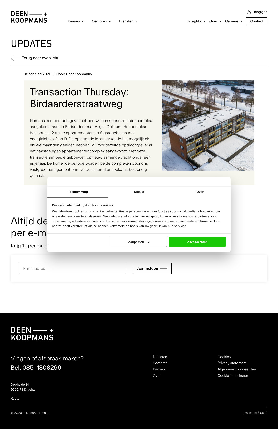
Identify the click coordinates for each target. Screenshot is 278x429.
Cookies (224, 357)
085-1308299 (41, 367)
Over (157, 375)
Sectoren (160, 363)
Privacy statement (232, 363)
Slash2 (262, 413)
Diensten (160, 357)
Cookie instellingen (233, 375)
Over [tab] (200, 192)
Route (15, 399)
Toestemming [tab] (78, 192)
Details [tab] (139, 192)
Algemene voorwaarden (237, 369)
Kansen (159, 369)
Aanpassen (136, 242)
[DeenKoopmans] (29, 17)
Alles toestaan (197, 242)
